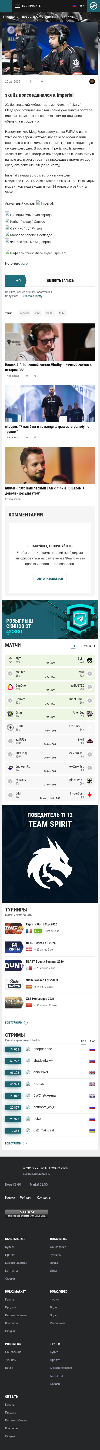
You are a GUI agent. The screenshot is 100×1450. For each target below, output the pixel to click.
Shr (37, 313)
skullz (49, 313)
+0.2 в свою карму (30, 296)
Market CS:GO (39, 1184)
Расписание (57, 1323)
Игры (53, 1271)
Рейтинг (26, 1197)
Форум (54, 1299)
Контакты (44, 1197)
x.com (25, 263)
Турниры (67, 16)
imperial (24, 313)
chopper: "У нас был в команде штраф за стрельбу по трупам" (47, 429)
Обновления (58, 1247)
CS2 (61, 313)
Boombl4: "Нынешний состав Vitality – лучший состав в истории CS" (48, 367)
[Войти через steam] (93, 6)
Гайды (54, 1263)
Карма (10, 1197)
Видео (54, 1307)
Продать (10, 1255)
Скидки (10, 1278)
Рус (92, 1041)
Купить (9, 1247)
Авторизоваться (50, 579)
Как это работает (16, 1263)
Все (73, 646)
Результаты (87, 646)
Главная (9, 16)
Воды (53, 1315)
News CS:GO (13, 1184)
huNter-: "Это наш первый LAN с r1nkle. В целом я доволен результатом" (44, 491)
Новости (28, 16)
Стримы (48, 16)
